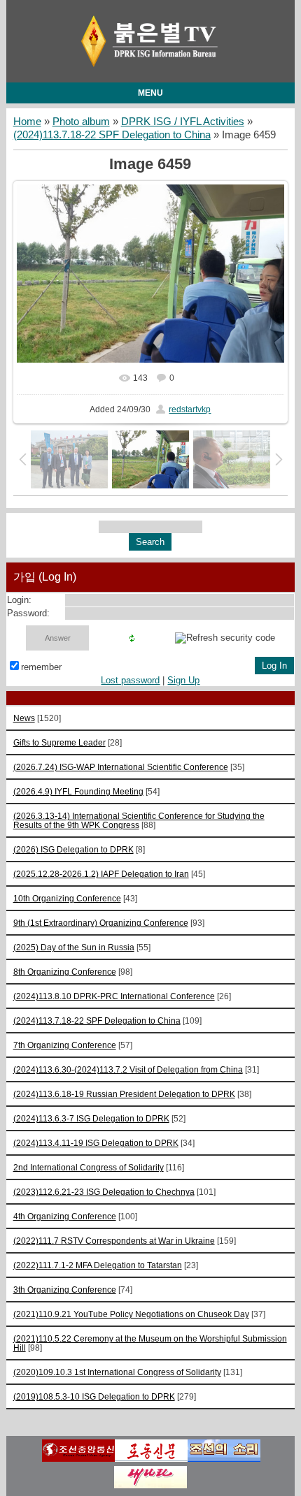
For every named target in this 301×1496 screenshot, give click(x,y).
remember (41, 667)
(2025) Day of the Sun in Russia (73, 947)
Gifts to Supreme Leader (59, 742)
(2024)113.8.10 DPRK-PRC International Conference (114, 996)
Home (27, 121)
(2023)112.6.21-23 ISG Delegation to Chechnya (104, 1191)
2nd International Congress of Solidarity (88, 1167)
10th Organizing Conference (67, 898)
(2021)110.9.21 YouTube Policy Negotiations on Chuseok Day (131, 1314)
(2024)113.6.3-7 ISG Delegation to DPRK (91, 1118)
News (24, 717)
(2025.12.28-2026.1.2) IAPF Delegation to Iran (101, 873)
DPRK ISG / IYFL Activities (182, 121)
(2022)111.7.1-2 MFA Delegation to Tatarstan (97, 1265)
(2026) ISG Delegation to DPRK (73, 849)
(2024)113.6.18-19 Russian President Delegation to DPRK (124, 1093)
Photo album (81, 121)
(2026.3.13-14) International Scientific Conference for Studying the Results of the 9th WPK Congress (139, 820)
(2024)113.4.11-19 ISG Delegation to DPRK (95, 1142)
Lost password (130, 680)
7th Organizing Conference (64, 1045)
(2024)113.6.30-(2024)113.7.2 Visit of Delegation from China (128, 1069)
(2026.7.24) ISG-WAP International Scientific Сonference (120, 766)
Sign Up (183, 680)
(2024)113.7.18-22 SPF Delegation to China (112, 134)
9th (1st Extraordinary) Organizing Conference (100, 922)
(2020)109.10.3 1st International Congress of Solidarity (117, 1372)
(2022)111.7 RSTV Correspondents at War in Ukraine (114, 1240)
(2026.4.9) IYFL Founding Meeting (78, 791)
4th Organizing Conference (64, 1216)
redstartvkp (190, 409)
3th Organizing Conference (64, 1289)
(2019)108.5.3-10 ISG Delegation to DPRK (94, 1396)
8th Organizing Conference (64, 971)
